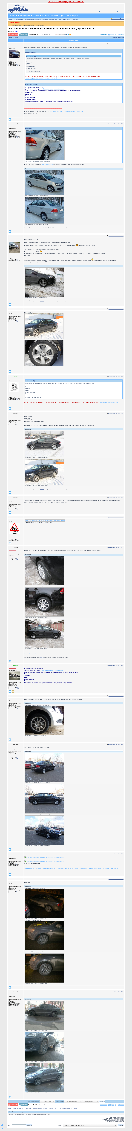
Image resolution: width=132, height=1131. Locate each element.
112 (17, 259)
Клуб (61, 15)
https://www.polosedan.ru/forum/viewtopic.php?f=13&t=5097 (66, 111)
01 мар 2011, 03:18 (115, 376)
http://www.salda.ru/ (47, 164)
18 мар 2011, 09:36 (115, 497)
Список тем (120, 12)
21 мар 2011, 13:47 (115, 665)
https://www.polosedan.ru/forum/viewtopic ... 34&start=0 (41, 78)
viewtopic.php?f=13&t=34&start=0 (109, 402)
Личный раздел (71, 15)
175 (17, 64)
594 (17, 399)
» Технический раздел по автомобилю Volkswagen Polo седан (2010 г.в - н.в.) (42, 19)
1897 (17, 687)
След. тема (121, 37)
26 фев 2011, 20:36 (115, 123)
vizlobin (42, 657)
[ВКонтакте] (66, 34)
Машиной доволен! (30, 654)
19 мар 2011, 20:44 (115, 517)
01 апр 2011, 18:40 (116, 853)
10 (17, 758)
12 (17, 708)
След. (122, 34)
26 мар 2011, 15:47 (115, 696)
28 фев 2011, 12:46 (115, 309)
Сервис (45, 15)
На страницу (104, 34)
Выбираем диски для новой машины (53, 89)
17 (16, 558)
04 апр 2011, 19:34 (116, 991)
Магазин (54, 15)
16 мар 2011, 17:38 (115, 413)
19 (118, 34)
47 (16, 320)
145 (17, 136)
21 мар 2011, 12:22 (115, 547)
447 (17, 398)
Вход (122, 19)
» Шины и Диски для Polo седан (70, 19)
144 (17, 65)
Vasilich (16, 31)
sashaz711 (42, 227)
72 (17, 321)
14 (17, 137)
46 (17, 559)
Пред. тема (115, 37)
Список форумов (24, 15)
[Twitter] (68, 34)
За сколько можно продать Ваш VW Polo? (66, 2)
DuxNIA (42, 300)
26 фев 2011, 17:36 (115, 43)
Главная (12, 15)
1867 (18, 688)
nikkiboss (42, 489)
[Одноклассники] (70, 34)
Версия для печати (13, 37)
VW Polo (36, 15)
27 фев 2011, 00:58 (115, 235)
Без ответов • (103, 12)
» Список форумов (18, 19)
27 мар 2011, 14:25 (115, 744)
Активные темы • (111, 12)
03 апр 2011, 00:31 (116, 879)
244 (17, 260)
